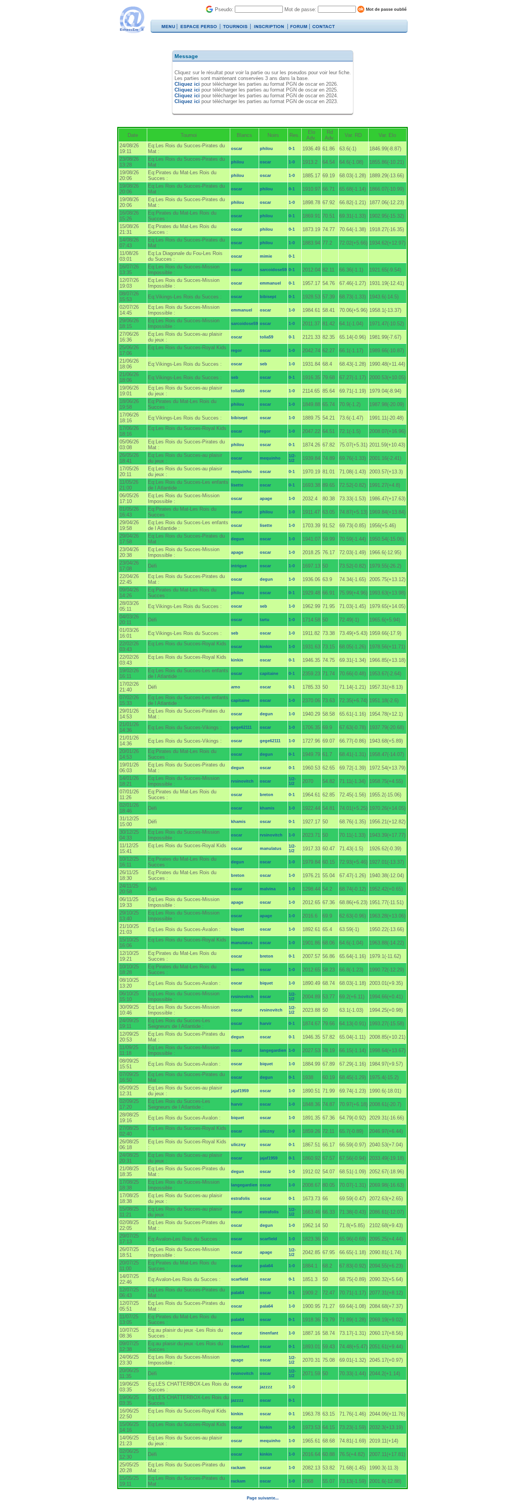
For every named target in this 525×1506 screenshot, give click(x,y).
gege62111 (241, 727)
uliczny (267, 1131)
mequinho (270, 458)
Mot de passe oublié (386, 9)
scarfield (268, 1238)
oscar (236, 148)
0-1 (292, 148)
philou (266, 148)
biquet (237, 929)
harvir (265, 1023)
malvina (268, 888)
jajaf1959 (240, 1090)
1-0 (292, 162)
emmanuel (270, 283)
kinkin (266, 646)
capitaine (269, 673)
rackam (238, 1467)
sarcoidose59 (273, 269)
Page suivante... (263, 1498)
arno (235, 687)
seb (263, 364)
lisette (237, 485)
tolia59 (266, 337)
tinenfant (269, 1333)
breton (266, 794)
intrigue (239, 565)
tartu (264, 619)
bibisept (268, 296)
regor (236, 350)
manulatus (270, 848)
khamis (267, 808)
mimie (266, 256)
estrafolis (240, 1198)
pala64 (266, 1265)
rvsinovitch (242, 781)
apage (266, 498)
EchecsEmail (132, 20)
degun (237, 538)
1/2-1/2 (292, 458)
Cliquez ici (187, 84)
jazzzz (266, 1386)
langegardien (273, 1050)
